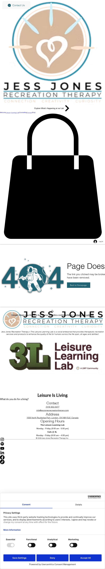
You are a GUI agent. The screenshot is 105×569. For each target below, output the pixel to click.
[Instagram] (52, 439)
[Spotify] (52, 444)
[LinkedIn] (52, 453)
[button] (52, 176)
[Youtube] (52, 448)
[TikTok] (52, 462)
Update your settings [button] (84, 315)
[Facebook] (52, 457)
